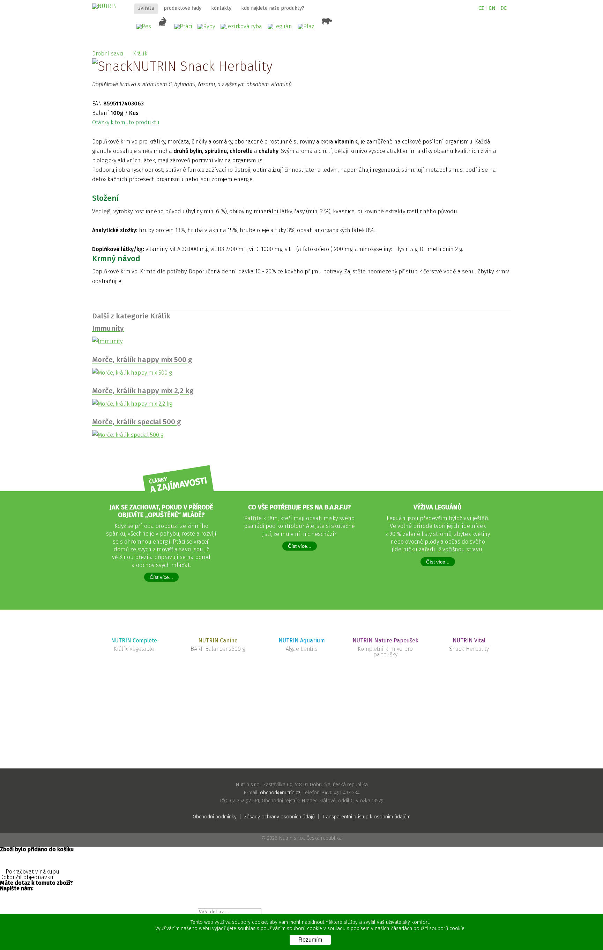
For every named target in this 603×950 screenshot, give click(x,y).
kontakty (221, 8)
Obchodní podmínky (215, 817)
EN (492, 8)
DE (503, 8)
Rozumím (310, 940)
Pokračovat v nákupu (31, 872)
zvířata (146, 8)
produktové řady (182, 8)
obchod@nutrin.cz (280, 793)
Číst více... (161, 577)
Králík (140, 53)
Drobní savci (107, 53)
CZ (481, 8)
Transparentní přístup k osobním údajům (366, 817)
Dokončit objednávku (27, 877)
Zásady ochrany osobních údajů (279, 817)
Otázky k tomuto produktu (126, 122)
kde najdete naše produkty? (272, 8)
